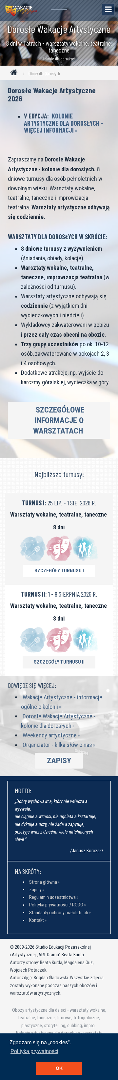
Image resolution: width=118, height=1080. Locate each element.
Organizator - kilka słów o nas (57, 744)
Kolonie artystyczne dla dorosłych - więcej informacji (63, 123)
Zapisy (59, 760)
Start (15, 73)
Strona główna (43, 882)
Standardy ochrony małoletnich (58, 912)
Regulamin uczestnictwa (52, 897)
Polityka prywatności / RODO (56, 905)
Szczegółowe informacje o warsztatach (59, 420)
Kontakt (36, 920)
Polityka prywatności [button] (34, 1051)
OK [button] (59, 1068)
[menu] (108, 9)
